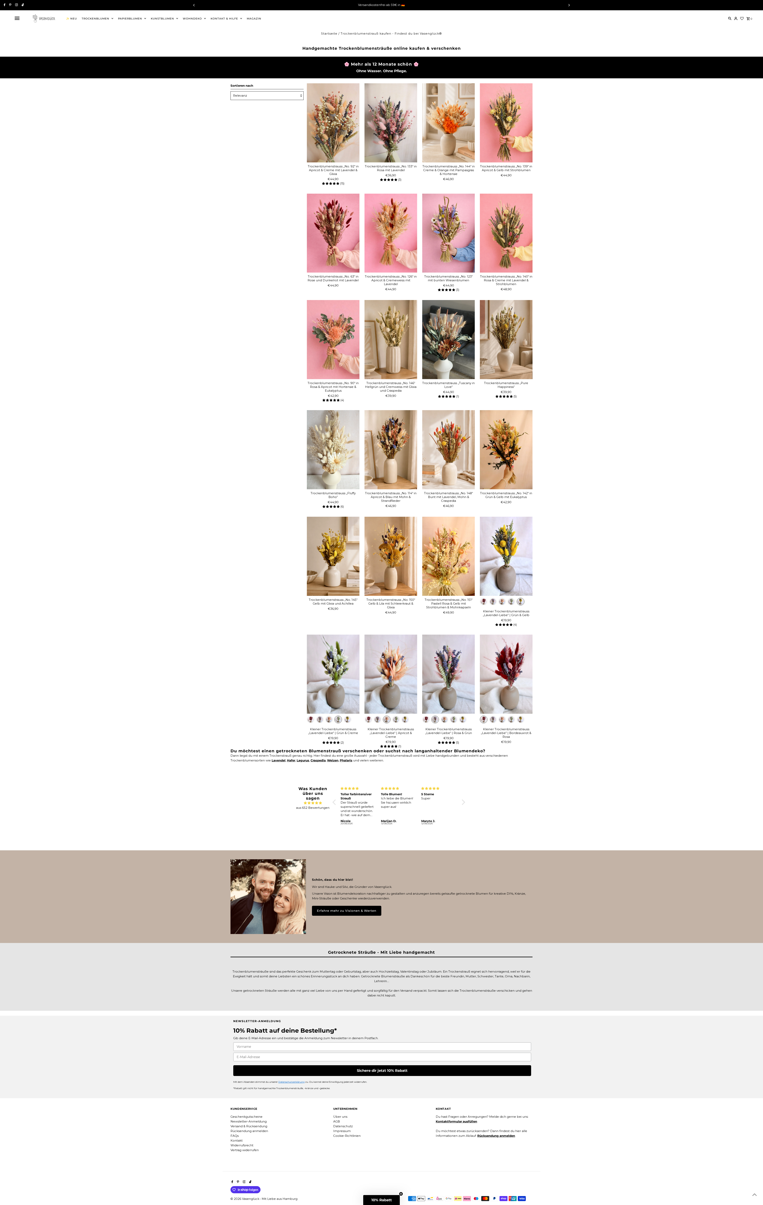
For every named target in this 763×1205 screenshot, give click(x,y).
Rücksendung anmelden (249, 1131)
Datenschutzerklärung (291, 1081)
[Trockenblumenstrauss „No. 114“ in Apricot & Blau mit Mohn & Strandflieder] (390, 449)
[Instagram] (16, 5)
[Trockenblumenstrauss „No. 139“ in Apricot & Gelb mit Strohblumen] (506, 122)
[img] (313, 803)
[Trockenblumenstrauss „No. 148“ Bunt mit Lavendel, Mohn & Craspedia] (448, 449)
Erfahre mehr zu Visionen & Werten (346, 911)
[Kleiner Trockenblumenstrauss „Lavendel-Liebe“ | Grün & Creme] (333, 674)
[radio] (483, 601)
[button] (335, 802)
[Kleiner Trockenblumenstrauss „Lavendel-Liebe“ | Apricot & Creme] (390, 674)
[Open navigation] (17, 18)
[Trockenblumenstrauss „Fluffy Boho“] (333, 449)
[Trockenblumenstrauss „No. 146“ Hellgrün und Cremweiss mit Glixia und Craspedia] (390, 339)
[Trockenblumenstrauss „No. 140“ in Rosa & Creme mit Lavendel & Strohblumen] (506, 233)
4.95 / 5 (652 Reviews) (402, 5)
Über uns (340, 1117)
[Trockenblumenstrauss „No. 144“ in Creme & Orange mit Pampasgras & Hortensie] (448, 122)
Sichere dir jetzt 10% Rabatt (382, 1070)
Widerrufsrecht (241, 1145)
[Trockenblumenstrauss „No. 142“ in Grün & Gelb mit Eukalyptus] (506, 449)
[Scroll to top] (754, 1194)
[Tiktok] (22, 5)
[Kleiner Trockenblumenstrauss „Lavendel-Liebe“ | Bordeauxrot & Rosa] (506, 674)
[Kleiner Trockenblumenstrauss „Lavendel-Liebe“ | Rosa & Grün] (448, 674)
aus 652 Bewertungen (312, 808)
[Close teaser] (401, 1194)
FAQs (234, 1136)
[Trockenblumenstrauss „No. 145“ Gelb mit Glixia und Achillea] (333, 556)
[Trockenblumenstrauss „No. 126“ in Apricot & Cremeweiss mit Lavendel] (390, 233)
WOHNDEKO (192, 18)
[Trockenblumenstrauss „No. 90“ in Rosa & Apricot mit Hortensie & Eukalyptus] (333, 339)
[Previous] (194, 5)
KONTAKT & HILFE (224, 18)
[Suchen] (729, 18)
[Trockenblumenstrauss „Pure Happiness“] (506, 339)
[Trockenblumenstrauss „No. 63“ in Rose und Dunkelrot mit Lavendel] (333, 233)
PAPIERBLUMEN (130, 18)
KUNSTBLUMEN (162, 18)
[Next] (569, 5)
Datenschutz (343, 1126)
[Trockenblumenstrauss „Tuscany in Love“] (448, 339)
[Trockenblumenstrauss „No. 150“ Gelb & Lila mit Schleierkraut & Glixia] (390, 556)
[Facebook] (4, 5)
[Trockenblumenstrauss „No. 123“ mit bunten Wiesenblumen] (448, 233)
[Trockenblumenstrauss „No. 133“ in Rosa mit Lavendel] (390, 122)
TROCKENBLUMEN (95, 18)
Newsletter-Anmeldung (248, 1121)
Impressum (342, 1131)
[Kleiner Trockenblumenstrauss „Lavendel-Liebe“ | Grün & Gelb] (506, 556)
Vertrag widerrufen (244, 1150)
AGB (336, 1121)
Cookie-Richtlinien (347, 1136)
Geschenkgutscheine (246, 1117)
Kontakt (236, 1140)
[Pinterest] (9, 5)
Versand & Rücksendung (248, 1126)
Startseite (329, 33)
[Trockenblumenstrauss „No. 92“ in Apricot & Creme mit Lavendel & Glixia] (333, 122)
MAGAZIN (254, 18)
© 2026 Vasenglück (245, 1199)
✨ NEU (71, 18)
